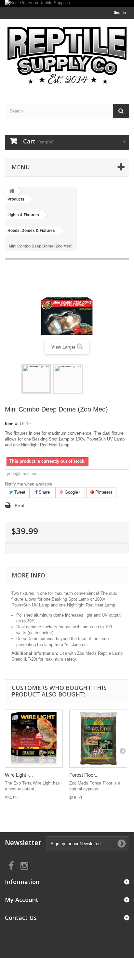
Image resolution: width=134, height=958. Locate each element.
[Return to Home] (12, 191)
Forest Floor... (84, 775)
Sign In (120, 12)
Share (43, 492)
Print (19, 505)
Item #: (12, 423)
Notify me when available (28, 484)
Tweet (19, 492)
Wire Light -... (19, 775)
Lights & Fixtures (23, 215)
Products (15, 199)
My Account (21, 900)
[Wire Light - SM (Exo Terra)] (34, 739)
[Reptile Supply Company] (67, 55)
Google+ (72, 492)
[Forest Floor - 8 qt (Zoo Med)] (98, 739)
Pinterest (103, 492)
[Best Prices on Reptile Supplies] (67, 3)
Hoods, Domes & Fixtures (31, 230)
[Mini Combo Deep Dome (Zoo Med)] (36, 379)
